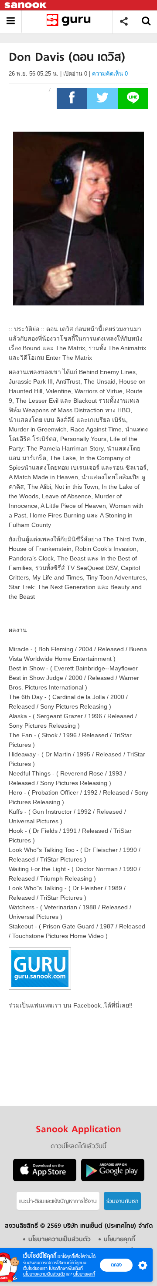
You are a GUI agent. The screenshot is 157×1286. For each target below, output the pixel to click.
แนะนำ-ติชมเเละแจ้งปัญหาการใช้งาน (58, 1201)
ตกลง (116, 1264)
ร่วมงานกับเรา (122, 1201)
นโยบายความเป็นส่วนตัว (44, 1274)
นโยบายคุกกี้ (84, 1274)
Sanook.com (26, 5)
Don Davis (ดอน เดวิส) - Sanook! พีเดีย (70, 21)
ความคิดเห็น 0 (110, 73)
